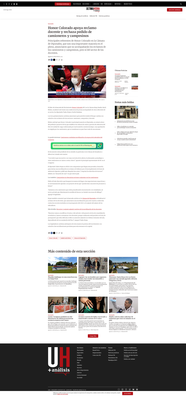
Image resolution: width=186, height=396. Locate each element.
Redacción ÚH (63, 285)
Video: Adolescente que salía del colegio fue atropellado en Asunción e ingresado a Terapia (127, 133)
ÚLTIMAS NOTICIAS (63, 4)
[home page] (93, 9)
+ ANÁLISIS (95, 4)
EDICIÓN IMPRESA (174, 10)
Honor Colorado (77, 107)
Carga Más (93, 336)
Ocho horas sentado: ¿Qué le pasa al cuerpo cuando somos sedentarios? (126, 139)
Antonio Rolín (127, 94)
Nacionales (51, 23)
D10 (102, 4)
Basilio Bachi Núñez (66, 238)
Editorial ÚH (93, 16)
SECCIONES (85, 4)
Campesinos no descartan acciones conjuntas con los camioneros (77, 177)
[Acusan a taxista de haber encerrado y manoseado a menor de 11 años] (93, 305)
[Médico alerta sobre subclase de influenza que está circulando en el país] (123, 305)
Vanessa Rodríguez (125, 293)
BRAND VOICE (128, 4)
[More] (90, 4)
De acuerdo (127, 393)
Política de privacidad (62, 394)
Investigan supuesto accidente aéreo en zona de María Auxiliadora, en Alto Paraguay (122, 77)
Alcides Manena (126, 82)
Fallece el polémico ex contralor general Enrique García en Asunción (126, 127)
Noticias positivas (104, 16)
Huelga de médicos (82, 16)
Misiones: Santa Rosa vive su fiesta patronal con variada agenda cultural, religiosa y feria (123, 278)
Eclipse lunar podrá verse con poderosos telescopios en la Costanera (127, 144)
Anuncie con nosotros (99, 347)
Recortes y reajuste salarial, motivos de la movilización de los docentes (79, 209)
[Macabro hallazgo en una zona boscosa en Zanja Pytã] (62, 265)
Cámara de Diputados (89, 198)
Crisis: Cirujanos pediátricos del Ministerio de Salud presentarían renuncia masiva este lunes (60, 318)
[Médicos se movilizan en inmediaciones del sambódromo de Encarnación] (135, 88)
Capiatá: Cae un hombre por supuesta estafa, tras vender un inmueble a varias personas (92, 278)
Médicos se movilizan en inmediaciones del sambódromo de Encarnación (121, 89)
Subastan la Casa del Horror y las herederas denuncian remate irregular (127, 121)
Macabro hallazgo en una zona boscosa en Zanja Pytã (62, 278)
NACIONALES (77, 4)
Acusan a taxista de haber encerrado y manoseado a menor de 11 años (92, 317)
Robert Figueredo (94, 329)
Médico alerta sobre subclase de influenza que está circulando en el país (122, 318)
